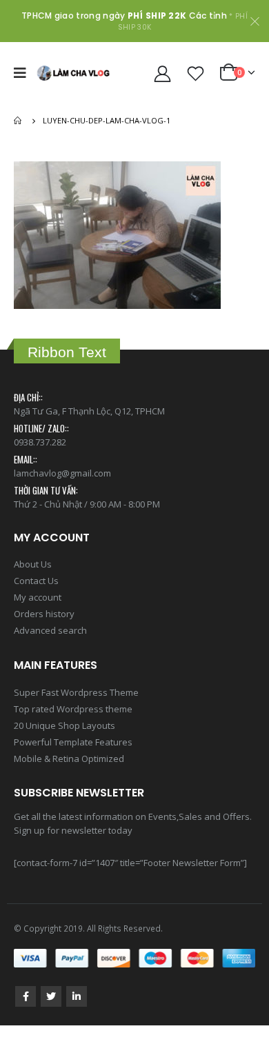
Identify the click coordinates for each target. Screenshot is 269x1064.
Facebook (25, 996)
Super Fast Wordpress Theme (76, 692)
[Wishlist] (195, 73)
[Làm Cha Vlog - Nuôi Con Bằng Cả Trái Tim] (73, 73)
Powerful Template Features (73, 742)
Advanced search (50, 630)
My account (37, 597)
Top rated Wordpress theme (73, 709)
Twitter (51, 996)
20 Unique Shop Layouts (64, 725)
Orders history (44, 614)
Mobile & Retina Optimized (69, 758)
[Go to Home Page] (18, 120)
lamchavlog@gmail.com (62, 473)
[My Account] (163, 73)
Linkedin (76, 996)
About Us (33, 564)
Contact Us (36, 580)
